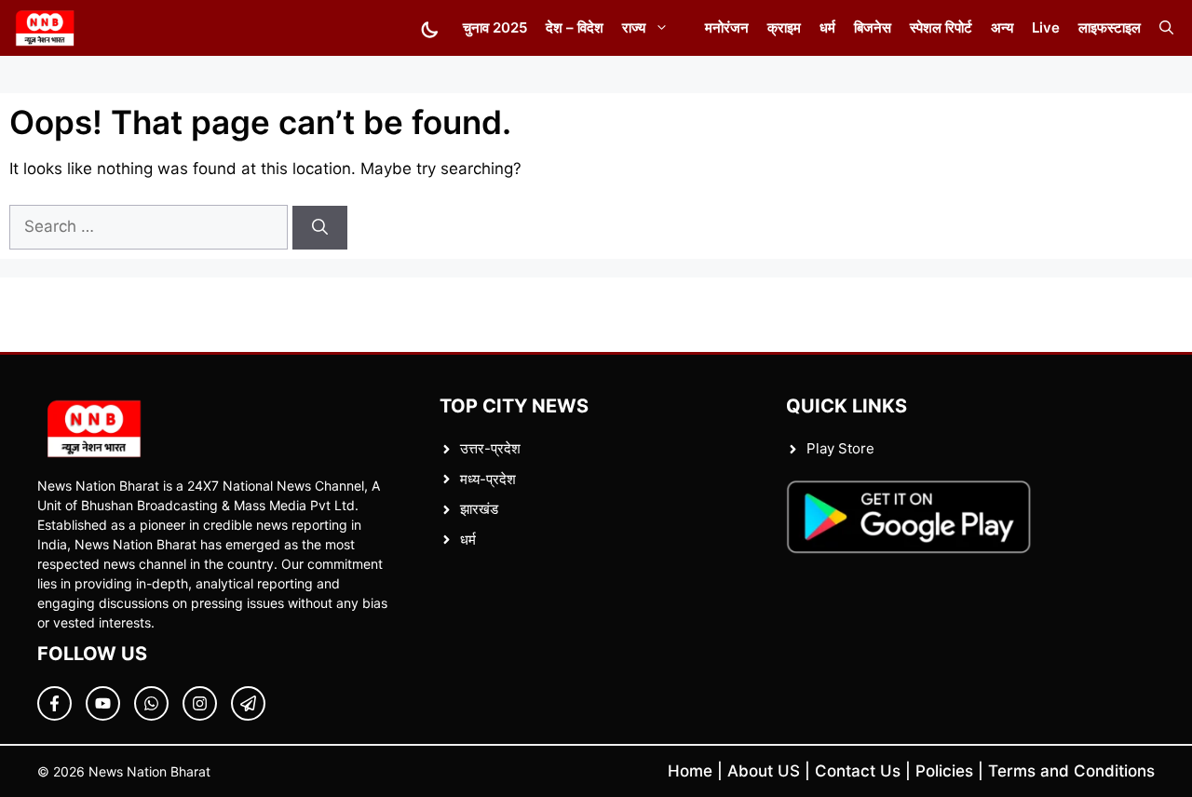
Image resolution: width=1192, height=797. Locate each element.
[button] (1166, 28)
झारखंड (479, 509)
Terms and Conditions (1071, 771)
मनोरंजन (727, 27)
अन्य (1002, 27)
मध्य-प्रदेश (488, 479)
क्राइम (784, 27)
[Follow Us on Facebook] (54, 703)
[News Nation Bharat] (44, 28)
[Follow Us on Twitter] (103, 703)
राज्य (633, 27)
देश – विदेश (574, 27)
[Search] (319, 228)
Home (690, 771)
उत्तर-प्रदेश (490, 448)
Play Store (840, 448)
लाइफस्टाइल (1109, 27)
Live (1046, 27)
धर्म (827, 27)
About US (763, 771)
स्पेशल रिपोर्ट (941, 27)
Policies (944, 771)
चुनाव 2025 (495, 27)
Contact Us (858, 771)
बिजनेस (872, 27)
